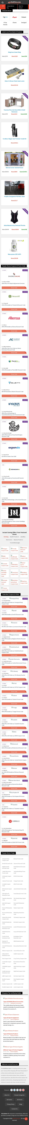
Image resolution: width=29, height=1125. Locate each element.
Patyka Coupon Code (18, 908)
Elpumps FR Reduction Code (6, 941)
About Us (7, 1095)
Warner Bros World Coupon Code (6, 918)
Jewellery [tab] (22, 536)
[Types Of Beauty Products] (10, 1030)
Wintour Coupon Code (7, 950)
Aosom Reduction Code (19, 950)
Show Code (14, 287)
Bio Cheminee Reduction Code (19, 962)
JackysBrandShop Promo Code (19, 872)
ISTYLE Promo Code (18, 876)
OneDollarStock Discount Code (19, 867)
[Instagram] (17, 1090)
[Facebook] (11, 1090)
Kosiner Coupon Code (7, 984)
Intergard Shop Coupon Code (5, 859)
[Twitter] (14, 1090)
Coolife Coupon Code (18, 984)
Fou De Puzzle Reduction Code (6, 937)
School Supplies (14, 1051)
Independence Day (10, 7)
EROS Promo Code (18, 884)
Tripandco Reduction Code (7, 899)
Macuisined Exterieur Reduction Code (7, 927)
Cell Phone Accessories (16, 1003)
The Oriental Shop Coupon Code (20, 899)
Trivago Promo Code (18, 881)
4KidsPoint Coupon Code (19, 971)
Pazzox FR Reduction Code (7, 908)
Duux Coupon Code (6, 958)
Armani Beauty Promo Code (20, 893)
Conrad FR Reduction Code (7, 946)
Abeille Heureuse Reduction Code (6, 972)
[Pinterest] (20, 1090)
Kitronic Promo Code (18, 858)
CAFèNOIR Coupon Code (6, 967)
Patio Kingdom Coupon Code (19, 979)
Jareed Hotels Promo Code (20, 889)
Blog (20, 1104)
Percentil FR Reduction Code (19, 903)
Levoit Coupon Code (18, 987)
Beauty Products (14, 1035)
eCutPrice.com (16, 1118)
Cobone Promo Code (7, 881)
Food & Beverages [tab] (15, 542)
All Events (9, 1099)
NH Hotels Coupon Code (19, 922)
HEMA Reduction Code (19, 941)
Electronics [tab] (9, 539)
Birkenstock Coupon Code (7, 889)
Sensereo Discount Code (19, 863)
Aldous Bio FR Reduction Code (6, 954)
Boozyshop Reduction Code (20, 946)
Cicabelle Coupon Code (6, 884)
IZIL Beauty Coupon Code (6, 877)
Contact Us (14, 1109)
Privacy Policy (10, 1104)
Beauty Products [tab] (18, 539)
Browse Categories (19, 1095)
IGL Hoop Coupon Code (19, 976)
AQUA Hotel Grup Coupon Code (19, 967)
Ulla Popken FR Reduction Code (6, 894)
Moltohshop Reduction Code (19, 913)
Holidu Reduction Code (6, 932)
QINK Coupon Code (6, 976)
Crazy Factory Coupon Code (20, 958)
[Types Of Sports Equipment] (11, 1014)
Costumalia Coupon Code (6, 962)
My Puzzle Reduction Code (7, 913)
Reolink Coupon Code (7, 987)
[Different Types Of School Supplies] (13, 1046)
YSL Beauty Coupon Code (19, 917)
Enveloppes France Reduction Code (18, 937)
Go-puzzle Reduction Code (20, 931)
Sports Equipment (15, 1019)
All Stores (19, 1099)
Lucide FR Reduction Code (20, 927)
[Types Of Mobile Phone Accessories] (13, 998)
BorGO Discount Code (7, 863)
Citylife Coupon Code (18, 954)
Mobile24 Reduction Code (6, 922)
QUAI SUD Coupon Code (6, 903)
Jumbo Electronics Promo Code (6, 872)
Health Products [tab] (14, 536)
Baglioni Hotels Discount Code (5, 867)
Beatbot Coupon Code (6, 979)
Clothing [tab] (6, 536)
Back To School (21, 7)
